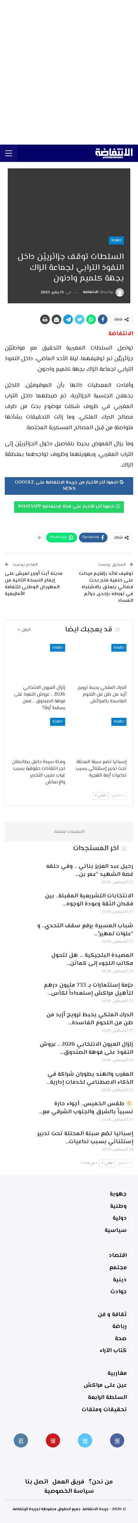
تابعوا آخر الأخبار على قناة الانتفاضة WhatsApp (67, 506)
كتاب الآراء (113, 1350)
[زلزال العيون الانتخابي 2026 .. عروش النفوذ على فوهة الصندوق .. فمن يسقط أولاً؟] (38, 662)
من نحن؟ (101, 1482)
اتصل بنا (36, 1482)
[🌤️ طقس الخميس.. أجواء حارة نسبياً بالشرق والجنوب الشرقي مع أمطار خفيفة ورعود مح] (18, 1110)
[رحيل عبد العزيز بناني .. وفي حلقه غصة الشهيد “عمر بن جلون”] (18, 873)
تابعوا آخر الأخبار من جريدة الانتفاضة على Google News (67, 486)
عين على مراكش (105, 1385)
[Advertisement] (69, 72)
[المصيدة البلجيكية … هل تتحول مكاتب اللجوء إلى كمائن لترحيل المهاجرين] (18, 962)
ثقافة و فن (112, 1314)
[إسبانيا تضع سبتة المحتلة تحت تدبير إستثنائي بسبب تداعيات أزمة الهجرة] (99, 736)
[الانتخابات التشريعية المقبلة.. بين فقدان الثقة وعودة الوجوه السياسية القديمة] (18, 902)
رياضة (119, 1326)
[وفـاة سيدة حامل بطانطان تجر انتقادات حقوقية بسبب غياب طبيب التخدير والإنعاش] (38, 736)
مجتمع (118, 1267)
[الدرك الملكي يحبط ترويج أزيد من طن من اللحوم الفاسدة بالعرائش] (99, 662)
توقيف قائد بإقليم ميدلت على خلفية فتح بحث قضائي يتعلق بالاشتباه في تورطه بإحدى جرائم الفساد (106, 587)
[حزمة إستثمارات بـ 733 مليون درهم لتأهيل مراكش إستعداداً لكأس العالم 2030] (18, 992)
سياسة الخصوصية (69, 1491)
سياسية (116, 1230)
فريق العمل (68, 1482)
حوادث (118, 1291)
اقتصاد (118, 1255)
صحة (121, 1338)
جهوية (116, 240)
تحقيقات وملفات (104, 1409)
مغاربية (117, 1373)
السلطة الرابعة (107, 1397)
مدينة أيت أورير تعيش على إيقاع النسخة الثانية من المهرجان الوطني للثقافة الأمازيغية (34, 584)
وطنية (118, 1206)
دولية (120, 1218)
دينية (120, 1280)
